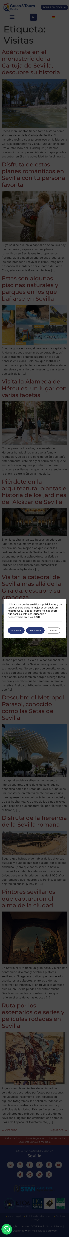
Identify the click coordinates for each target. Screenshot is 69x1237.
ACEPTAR (16, 630)
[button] (6, 1229)
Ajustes (53, 630)
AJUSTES (36, 617)
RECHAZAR (35, 630)
